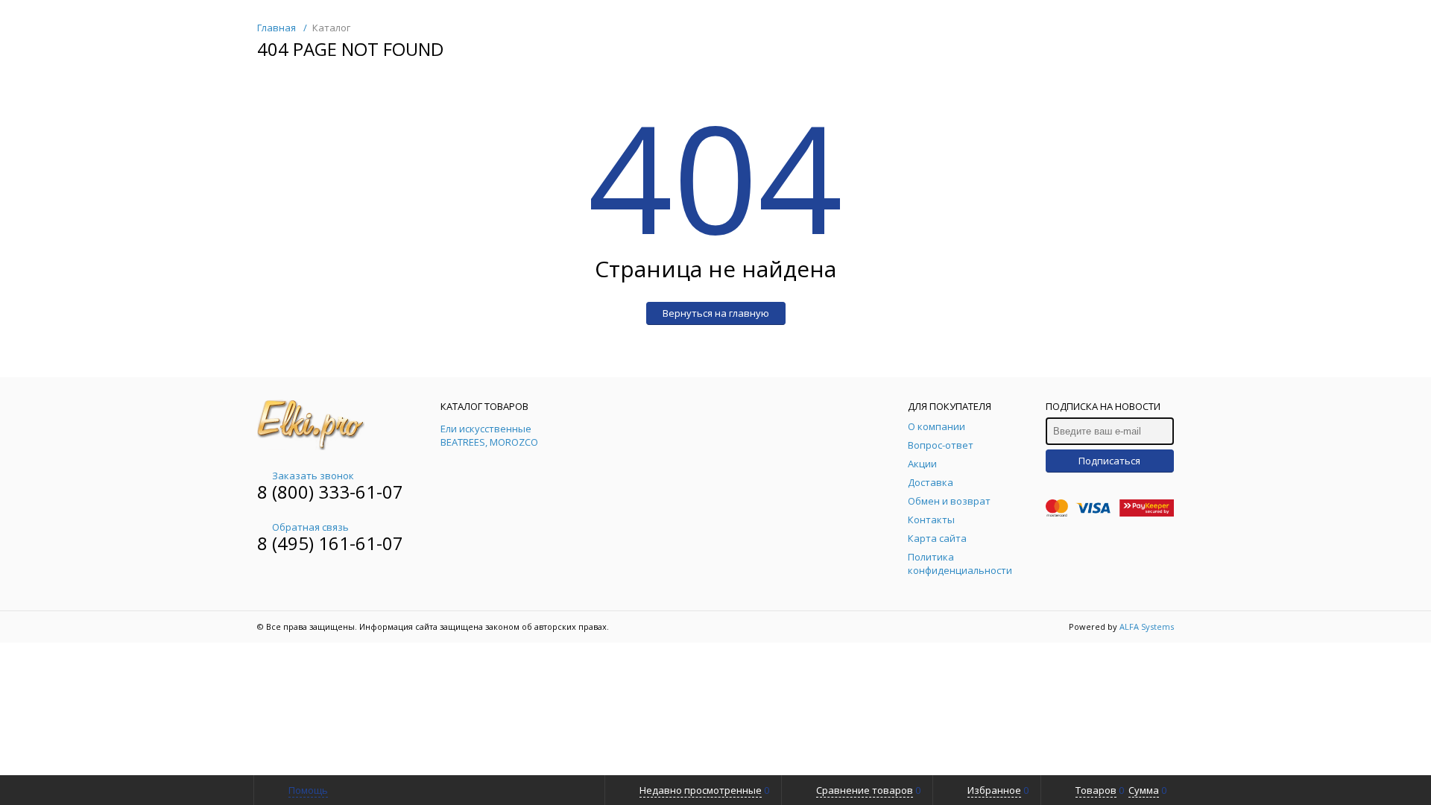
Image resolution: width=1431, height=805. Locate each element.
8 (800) (287, 491)
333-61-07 (360, 491)
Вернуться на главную (716, 313)
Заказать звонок (313, 475)
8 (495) (287, 543)
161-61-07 (360, 543)
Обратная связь (310, 527)
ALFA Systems (1146, 626)
